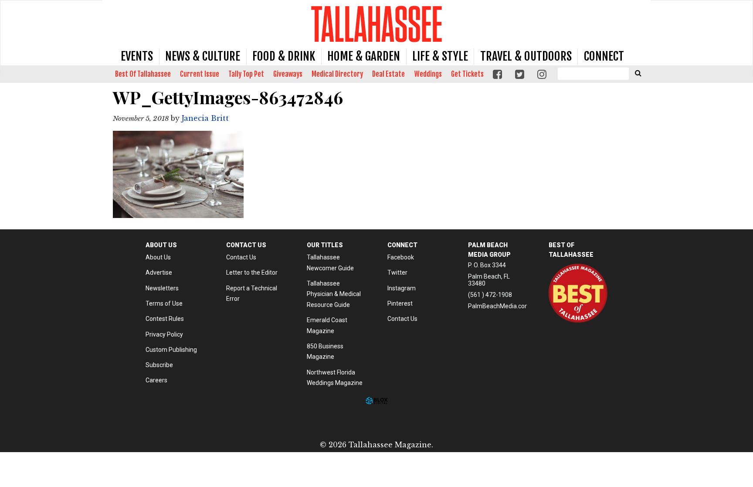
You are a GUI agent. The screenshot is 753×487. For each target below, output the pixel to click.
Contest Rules (165, 318)
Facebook (400, 257)
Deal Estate (388, 74)
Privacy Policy (164, 334)
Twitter (397, 272)
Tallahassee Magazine (376, 23)
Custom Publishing (171, 349)
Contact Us (241, 257)
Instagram (401, 288)
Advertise (159, 272)
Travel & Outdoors (526, 56)
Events (137, 56)
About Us (158, 257)
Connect (604, 56)
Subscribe (159, 364)
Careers (156, 380)
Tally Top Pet (246, 74)
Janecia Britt (205, 118)
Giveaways (287, 74)
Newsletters (162, 288)
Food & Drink (283, 56)
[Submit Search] (637, 72)
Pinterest (400, 303)
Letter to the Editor (252, 272)
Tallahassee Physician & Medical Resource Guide (334, 294)
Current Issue (199, 74)
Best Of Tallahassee (143, 74)
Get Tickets (467, 74)
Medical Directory (337, 74)
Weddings (428, 74)
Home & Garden (363, 56)
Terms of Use (164, 303)
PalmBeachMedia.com (499, 306)
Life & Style (440, 56)
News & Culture (202, 56)
